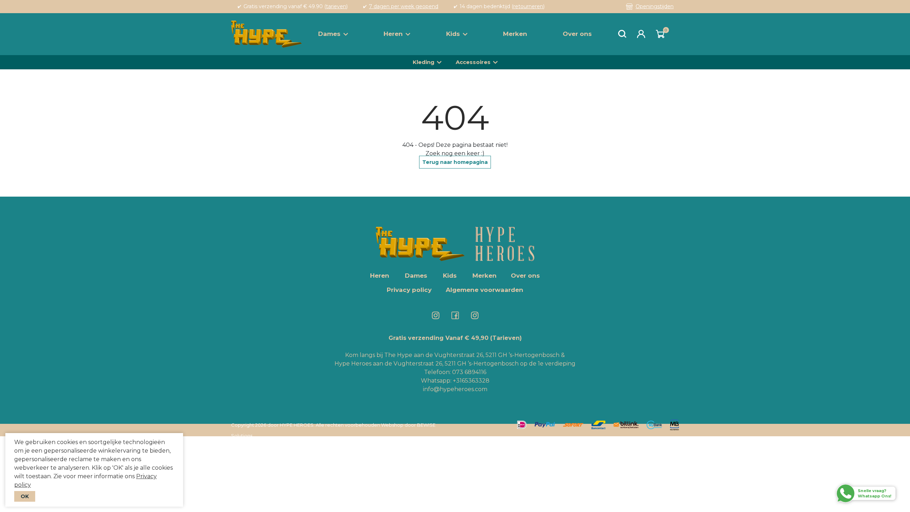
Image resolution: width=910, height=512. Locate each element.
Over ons (577, 33)
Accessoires (473, 62)
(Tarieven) (506, 338)
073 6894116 (469, 372)
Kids (453, 33)
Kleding (423, 62)
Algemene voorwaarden (484, 289)
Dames (329, 33)
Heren (393, 33)
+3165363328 (470, 380)
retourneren (528, 6)
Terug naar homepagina (455, 162)
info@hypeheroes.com (455, 389)
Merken (515, 33)
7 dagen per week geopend (403, 6)
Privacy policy (409, 289)
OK (25, 496)
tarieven (336, 6)
